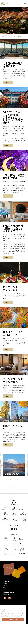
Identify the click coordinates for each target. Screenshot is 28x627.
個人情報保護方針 (7, 591)
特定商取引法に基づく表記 (8, 592)
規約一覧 (5, 589)
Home (4, 487)
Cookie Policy (19, 616)
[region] (25, 3)
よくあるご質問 (6, 581)
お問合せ (5, 583)
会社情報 (5, 585)
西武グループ (6, 594)
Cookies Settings (12, 622)
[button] (26, 465)
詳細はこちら (7, 82)
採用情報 (5, 587)
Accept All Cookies (13, 619)
